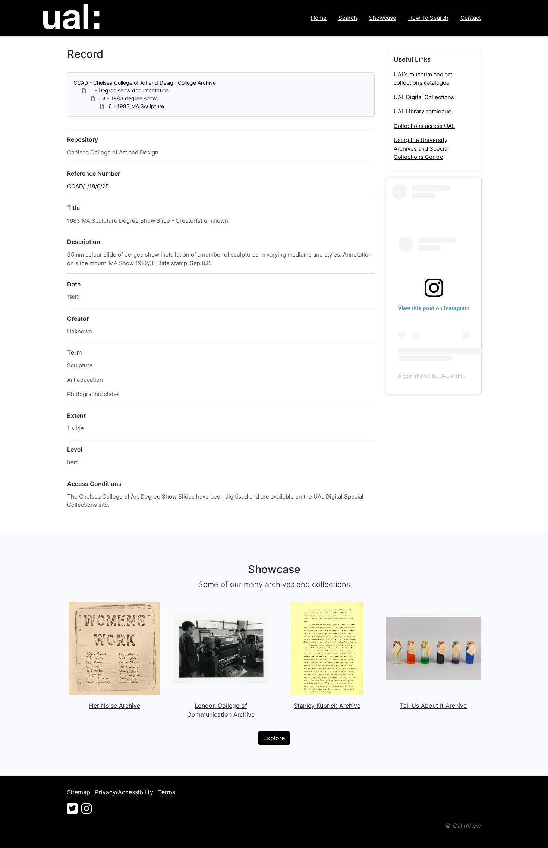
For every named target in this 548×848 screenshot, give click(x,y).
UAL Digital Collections (424, 97)
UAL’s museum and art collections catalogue (423, 79)
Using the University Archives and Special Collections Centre (421, 148)
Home (319, 17)
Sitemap (78, 792)
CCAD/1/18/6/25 (88, 186)
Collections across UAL (424, 125)
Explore (274, 738)
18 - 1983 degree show (128, 98)
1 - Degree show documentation (130, 90)
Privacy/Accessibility (124, 792)
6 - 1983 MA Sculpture (136, 106)
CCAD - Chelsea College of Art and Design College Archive (144, 82)
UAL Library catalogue (422, 111)
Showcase (382, 17)
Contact (470, 17)
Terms (166, 792)
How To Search (428, 17)
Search (347, 17)
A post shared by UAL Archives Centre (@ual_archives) (463, 376)
